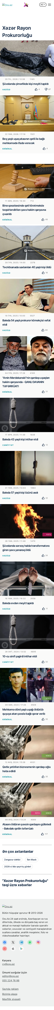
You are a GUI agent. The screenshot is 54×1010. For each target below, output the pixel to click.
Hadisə (6, 89)
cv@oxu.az (8, 964)
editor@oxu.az (10, 976)
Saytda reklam (10, 988)
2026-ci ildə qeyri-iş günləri (17, 866)
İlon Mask (31, 859)
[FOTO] (27, 520)
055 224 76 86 (10, 980)
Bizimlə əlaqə (9, 994)
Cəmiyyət (8, 445)
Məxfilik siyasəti (11, 999)
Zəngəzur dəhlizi (12, 859)
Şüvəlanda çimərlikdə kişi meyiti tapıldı (25, 83)
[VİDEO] (27, 684)
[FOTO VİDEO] (27, 799)
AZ (42, 4)
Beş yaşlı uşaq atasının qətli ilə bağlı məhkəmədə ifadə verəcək (23, 141)
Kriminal (7, 149)
